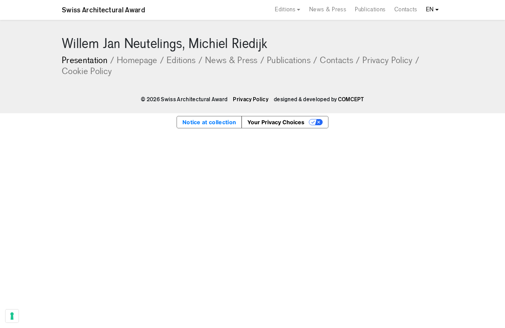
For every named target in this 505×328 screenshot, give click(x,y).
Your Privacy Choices (275, 122)
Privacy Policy (390, 61)
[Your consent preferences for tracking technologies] (12, 316)
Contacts (405, 10)
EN (430, 10)
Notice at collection (209, 122)
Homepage (140, 61)
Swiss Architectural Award (103, 10)
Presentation (88, 61)
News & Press (327, 10)
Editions (285, 10)
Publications (370, 10)
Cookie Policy (87, 72)
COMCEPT (351, 99)
